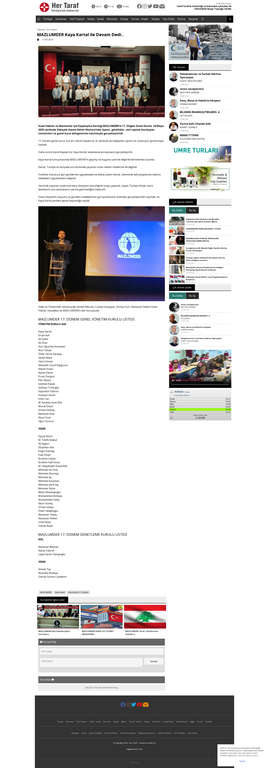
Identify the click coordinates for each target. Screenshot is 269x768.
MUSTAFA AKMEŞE (189, 92)
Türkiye (47, 19)
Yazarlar (193, 19)
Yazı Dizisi (168, 19)
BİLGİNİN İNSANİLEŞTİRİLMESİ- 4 (199, 112)
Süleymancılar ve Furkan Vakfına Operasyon (201, 338)
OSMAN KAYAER (188, 104)
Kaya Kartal (60, 592)
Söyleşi (155, 19)
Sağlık (192, 721)
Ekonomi (112, 19)
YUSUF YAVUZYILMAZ (191, 80)
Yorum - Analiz (139, 19)
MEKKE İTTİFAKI (189, 135)
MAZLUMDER (46, 592)
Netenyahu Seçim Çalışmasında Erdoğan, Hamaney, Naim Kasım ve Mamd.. (205, 268)
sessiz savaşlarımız (192, 89)
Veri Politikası (179, 733)
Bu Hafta (177, 210)
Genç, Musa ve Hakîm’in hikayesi (200, 100)
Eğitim (123, 721)
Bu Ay (192, 210)
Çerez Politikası (95, 733)
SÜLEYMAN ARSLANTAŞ (192, 138)
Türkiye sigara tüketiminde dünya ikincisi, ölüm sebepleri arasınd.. (205, 259)
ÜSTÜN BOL (186, 115)
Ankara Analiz (181, 721)
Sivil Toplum (77, 19)
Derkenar (61, 19)
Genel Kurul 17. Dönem (78, 592)
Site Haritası (193, 733)
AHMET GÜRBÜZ (188, 127)
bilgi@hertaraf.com (134, 749)
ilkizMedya (134, 762)
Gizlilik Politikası (164, 733)
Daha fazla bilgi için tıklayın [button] (248, 755)
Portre (181, 19)
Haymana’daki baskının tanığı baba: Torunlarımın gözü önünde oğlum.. (202, 220)
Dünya (124, 19)
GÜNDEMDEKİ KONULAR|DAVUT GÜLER (203, 229)
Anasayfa (75, 733)
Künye (84, 733)
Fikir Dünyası (178, 67)
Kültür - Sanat (95, 19)
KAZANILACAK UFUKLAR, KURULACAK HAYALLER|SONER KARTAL (202, 239)
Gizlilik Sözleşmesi (128, 733)
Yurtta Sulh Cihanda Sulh (195, 123)
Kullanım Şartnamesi (146, 733)
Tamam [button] (242, 761)
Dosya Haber (168, 721)
